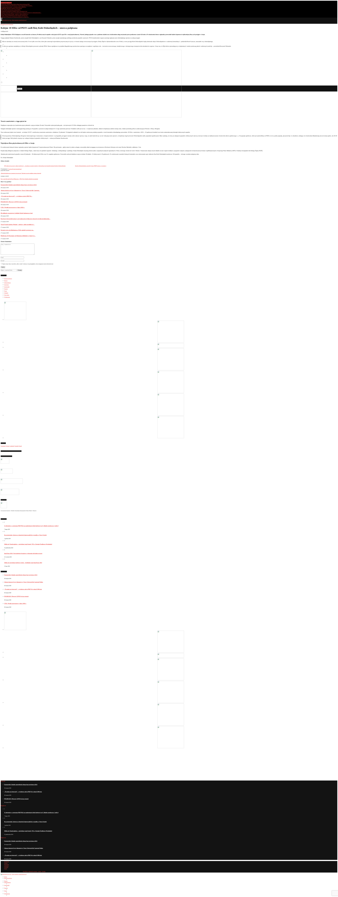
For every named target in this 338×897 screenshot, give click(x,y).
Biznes (5, 280)
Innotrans (6, 284)
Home (5, 876)
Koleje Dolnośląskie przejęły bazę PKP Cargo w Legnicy (90, 166)
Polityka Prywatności (32, 871)
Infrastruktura (7, 44)
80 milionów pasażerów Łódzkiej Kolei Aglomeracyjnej (14, 11)
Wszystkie (6, 295)
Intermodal (6, 287)
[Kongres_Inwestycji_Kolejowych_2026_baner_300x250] (15, 319)
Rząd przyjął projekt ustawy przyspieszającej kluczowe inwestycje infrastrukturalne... (21, 12)
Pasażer (6, 289)
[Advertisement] (53, 764)
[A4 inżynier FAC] (171, 392)
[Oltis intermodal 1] (171, 347)
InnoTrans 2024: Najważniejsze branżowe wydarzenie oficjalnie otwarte (23, 553)
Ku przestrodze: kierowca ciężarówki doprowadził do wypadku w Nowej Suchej (25, 535)
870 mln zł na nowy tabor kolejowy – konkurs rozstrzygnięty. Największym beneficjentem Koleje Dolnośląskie (35, 166)
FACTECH (25, 871)
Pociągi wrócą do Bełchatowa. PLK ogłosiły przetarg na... (14, 15)
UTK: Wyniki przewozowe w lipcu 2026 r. (11, 9)
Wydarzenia (7, 297)
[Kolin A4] (171, 370)
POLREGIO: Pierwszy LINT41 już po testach (11, 8)
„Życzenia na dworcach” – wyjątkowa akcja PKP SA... (13, 7)
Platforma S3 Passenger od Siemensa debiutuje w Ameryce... (15, 17)
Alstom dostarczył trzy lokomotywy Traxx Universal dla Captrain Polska (23, 582)
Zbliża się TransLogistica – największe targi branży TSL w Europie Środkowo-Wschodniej (28, 544)
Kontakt (43, 871)
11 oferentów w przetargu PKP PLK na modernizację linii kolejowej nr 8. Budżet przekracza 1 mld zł (31, 526)
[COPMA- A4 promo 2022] (171, 437)
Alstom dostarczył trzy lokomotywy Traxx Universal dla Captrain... (17, 5)
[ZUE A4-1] (171, 415)
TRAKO (6, 293)
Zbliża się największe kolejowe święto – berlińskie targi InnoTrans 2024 (23, 562)
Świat (5, 291)
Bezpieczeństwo (8, 31)
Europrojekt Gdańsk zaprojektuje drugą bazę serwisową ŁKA (15, 4)
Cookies (39, 871)
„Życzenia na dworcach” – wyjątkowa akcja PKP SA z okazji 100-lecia (23, 589)
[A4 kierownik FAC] (171, 342)
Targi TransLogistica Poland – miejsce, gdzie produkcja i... (15, 14)
